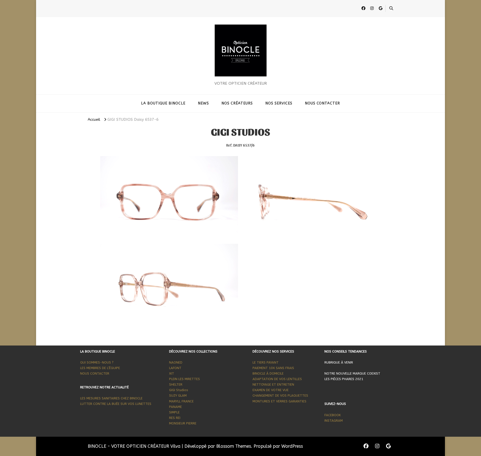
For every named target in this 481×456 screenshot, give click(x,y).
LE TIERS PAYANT (266, 362)
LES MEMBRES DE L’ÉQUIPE (100, 368)
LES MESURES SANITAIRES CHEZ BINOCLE (112, 398)
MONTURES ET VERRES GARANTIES (279, 401)
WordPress (292, 446)
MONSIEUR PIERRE (182, 423)
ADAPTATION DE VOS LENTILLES (277, 379)
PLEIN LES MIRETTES (184, 379)
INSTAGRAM (333, 420)
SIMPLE (174, 412)
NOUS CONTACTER (322, 103)
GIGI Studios (178, 390)
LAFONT (175, 368)
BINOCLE (240, 78)
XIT (171, 373)
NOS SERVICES (278, 103)
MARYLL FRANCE (181, 401)
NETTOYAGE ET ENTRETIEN (273, 384)
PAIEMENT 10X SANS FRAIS (273, 368)
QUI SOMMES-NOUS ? (96, 362)
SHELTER (175, 384)
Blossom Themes (233, 446)
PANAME (175, 407)
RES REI (174, 418)
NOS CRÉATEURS (237, 103)
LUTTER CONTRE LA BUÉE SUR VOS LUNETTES (115, 404)
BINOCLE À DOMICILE (269, 373)
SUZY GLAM (178, 395)
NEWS (203, 103)
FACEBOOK (333, 415)
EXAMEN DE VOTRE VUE (271, 390)
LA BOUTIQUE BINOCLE (163, 103)
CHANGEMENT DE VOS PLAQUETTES (280, 395)
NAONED (175, 362)
